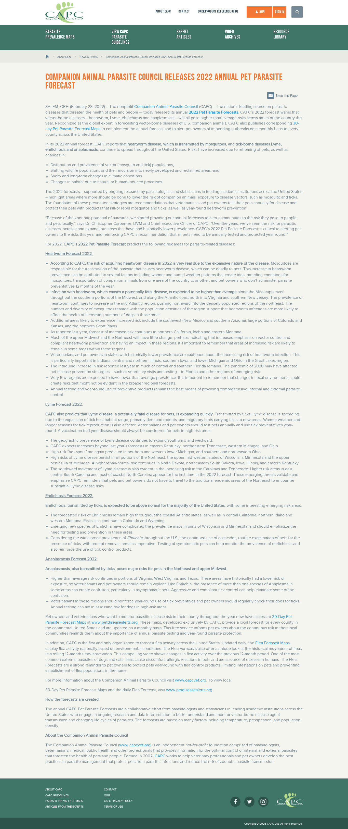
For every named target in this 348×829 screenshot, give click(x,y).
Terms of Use (113, 806)
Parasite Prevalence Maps (60, 34)
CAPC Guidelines (57, 795)
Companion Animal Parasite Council (166, 106)
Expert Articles (184, 34)
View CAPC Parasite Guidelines (120, 37)
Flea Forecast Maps (272, 643)
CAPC (160, 756)
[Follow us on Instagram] (263, 802)
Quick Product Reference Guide (217, 11)
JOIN (261, 11)
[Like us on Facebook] (235, 802)
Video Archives (232, 34)
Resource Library (281, 34)
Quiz (107, 795)
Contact (184, 11)
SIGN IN (279, 11)
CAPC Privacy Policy (118, 800)
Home (47, 56)
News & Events (88, 56)
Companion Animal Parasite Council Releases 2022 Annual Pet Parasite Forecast (154, 56)
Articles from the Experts (64, 806)
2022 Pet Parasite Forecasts (213, 112)
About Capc (64, 56)
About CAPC (163, 11)
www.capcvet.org (190, 680)
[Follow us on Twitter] (249, 802)
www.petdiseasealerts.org (114, 622)
